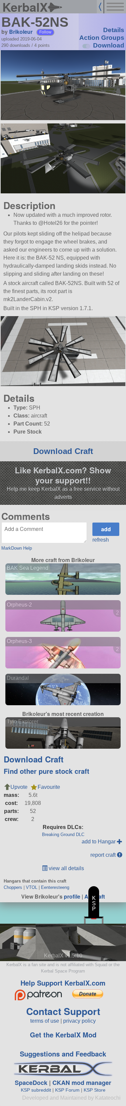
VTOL (31, 887)
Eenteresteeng (55, 887)
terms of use (44, 1021)
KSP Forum (67, 1090)
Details (113, 29)
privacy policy (79, 1021)
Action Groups (101, 37)
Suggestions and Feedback (63, 1053)
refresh (100, 540)
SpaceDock (31, 1082)
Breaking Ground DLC (63, 834)
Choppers (13, 887)
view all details (65, 868)
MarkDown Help (16, 548)
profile (72, 896)
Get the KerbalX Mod (63, 1034)
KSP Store (95, 1090)
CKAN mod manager (81, 1082)
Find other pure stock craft (46, 771)
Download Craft (63, 451)
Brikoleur (21, 31)
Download (108, 45)
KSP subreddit (36, 1090)
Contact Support (63, 1011)
